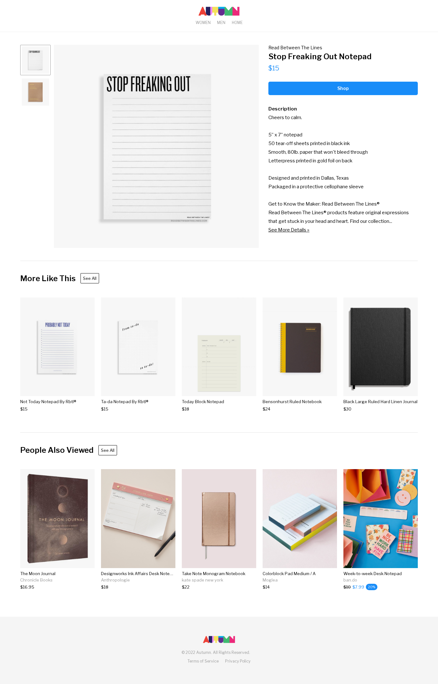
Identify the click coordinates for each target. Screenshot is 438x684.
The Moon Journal (37, 573)
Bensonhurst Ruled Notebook (292, 401)
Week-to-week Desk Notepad (372, 573)
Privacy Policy (237, 661)
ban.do (350, 579)
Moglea (270, 579)
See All (90, 278)
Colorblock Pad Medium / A (289, 573)
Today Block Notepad (203, 401)
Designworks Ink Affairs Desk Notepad (139, 573)
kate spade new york (202, 579)
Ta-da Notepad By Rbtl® (124, 401)
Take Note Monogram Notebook (213, 573)
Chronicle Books (36, 579)
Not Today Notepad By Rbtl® (48, 401)
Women (203, 22)
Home (237, 22)
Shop (343, 88)
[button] (156, 146)
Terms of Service (203, 661)
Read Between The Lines (295, 47)
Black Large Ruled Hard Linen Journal (380, 401)
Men (221, 22)
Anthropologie (115, 579)
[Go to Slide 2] (35, 92)
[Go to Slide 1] (35, 60)
